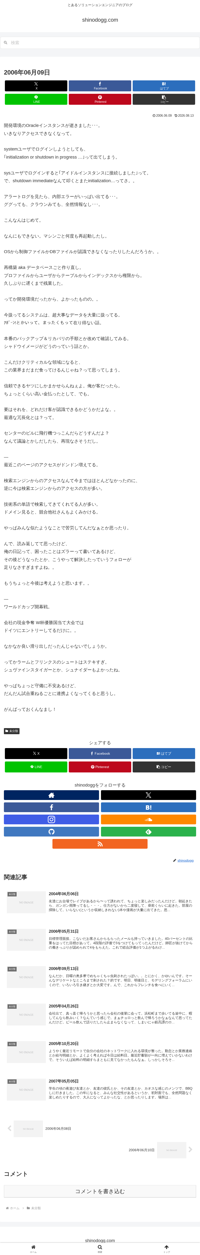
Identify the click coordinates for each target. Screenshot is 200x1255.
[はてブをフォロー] (148, 807)
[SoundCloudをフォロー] (148, 819)
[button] (164, 99)
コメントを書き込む (100, 1191)
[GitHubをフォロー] (51, 832)
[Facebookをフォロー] (51, 807)
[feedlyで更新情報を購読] (148, 832)
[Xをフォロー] (148, 795)
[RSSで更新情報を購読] (100, 844)
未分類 (13, 731)
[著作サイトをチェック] (51, 795)
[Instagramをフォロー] (51, 819)
